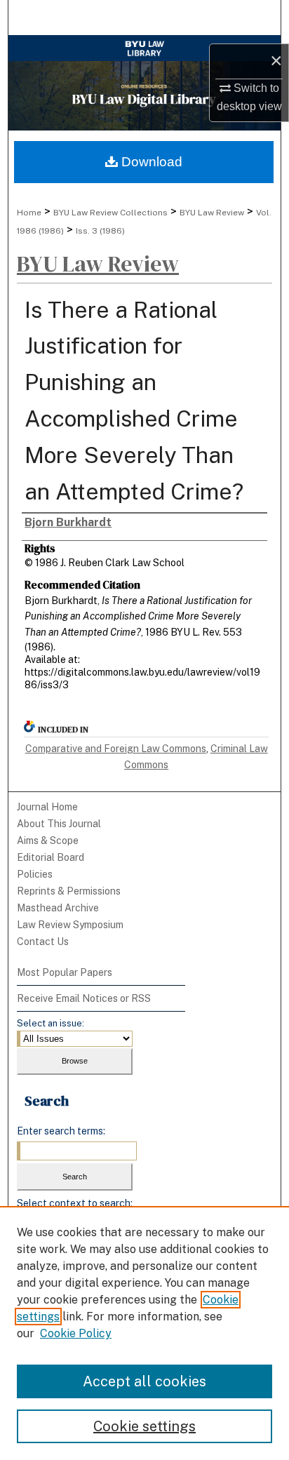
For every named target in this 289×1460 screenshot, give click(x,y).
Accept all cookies (144, 1381)
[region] (144, 1333)
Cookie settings (144, 1426)
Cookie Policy (76, 1333)
